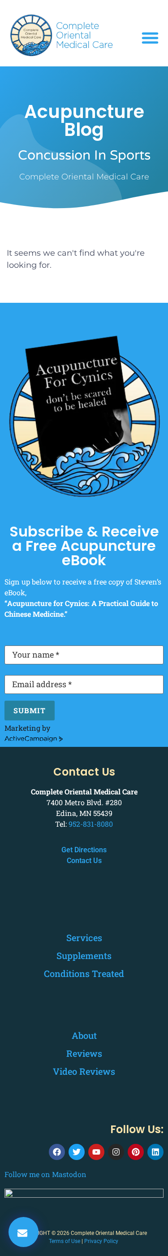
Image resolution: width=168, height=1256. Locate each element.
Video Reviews (84, 1071)
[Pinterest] (136, 1152)
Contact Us (84, 860)
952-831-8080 (91, 824)
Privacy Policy (101, 1241)
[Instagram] (116, 1152)
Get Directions (84, 850)
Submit (29, 710)
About (84, 1035)
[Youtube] (96, 1152)
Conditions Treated (84, 973)
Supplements (84, 955)
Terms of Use (64, 1241)
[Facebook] (57, 1152)
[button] (150, 37)
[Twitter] (77, 1152)
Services (84, 937)
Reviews (84, 1053)
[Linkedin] (155, 1152)
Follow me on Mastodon (45, 1174)
